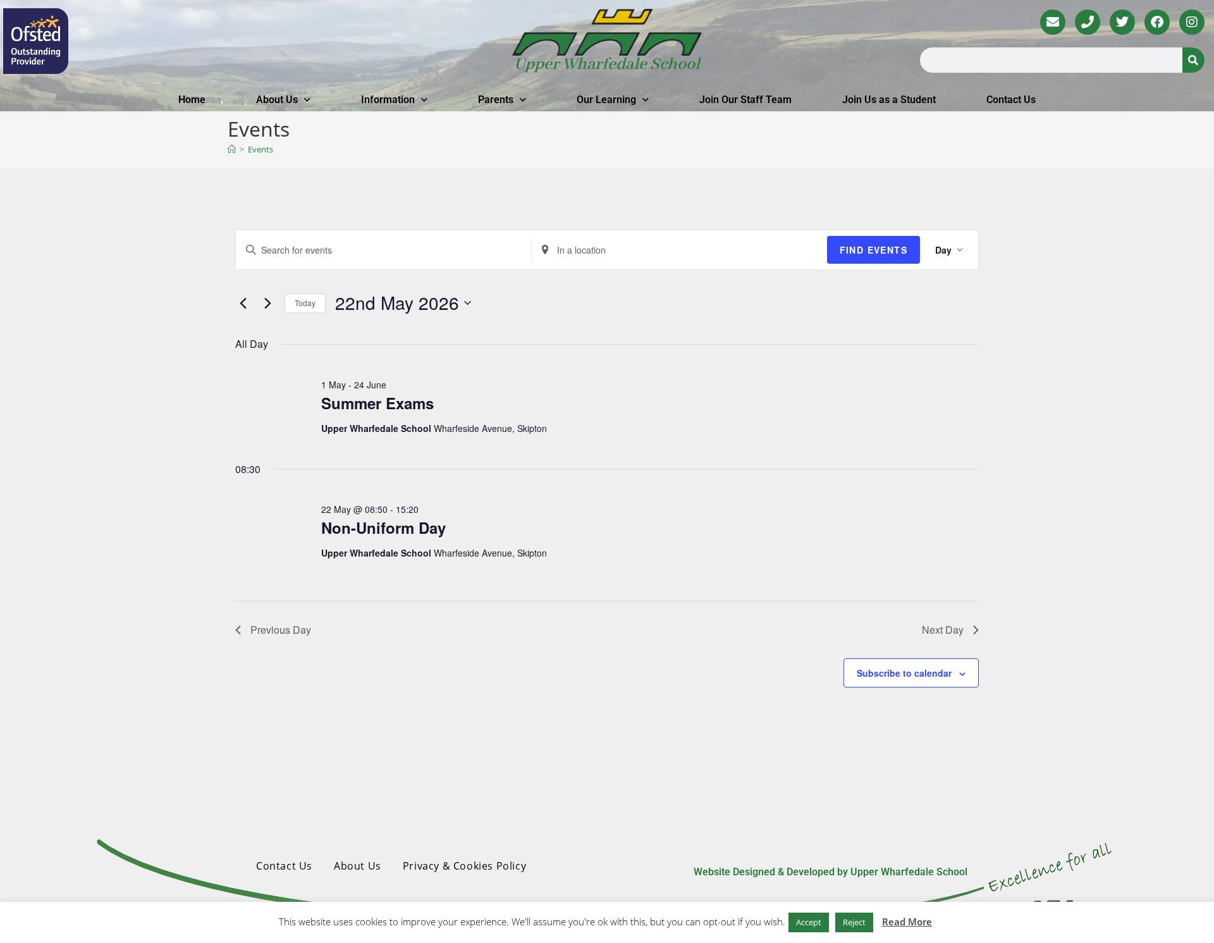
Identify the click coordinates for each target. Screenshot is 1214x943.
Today (305, 302)
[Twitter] (1122, 22)
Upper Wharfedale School (607, 64)
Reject (854, 922)
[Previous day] (242, 303)
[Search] (1193, 60)
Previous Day (280, 629)
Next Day (943, 629)
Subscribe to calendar (904, 673)
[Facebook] (1157, 22)
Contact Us (1011, 100)
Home (191, 100)
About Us (277, 100)
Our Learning (606, 100)
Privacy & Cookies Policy (464, 866)
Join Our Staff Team (745, 100)
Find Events (873, 249)
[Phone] (1087, 22)
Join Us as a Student (889, 100)
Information (388, 100)
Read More (907, 921)
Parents (495, 100)
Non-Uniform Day (383, 527)
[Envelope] (1052, 22)
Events (260, 149)
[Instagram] (1192, 22)
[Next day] (267, 303)
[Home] (232, 149)
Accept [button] (808, 922)
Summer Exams (377, 403)
